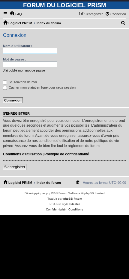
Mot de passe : (14, 59)
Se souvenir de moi (22, 82)
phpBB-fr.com (72, 198)
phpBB (51, 193)
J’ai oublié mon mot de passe (24, 70)
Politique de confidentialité (66, 154)
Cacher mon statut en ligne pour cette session (42, 87)
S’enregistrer (14, 167)
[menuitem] (16, 14)
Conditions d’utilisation (22, 154)
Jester (75, 204)
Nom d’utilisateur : (17, 46)
